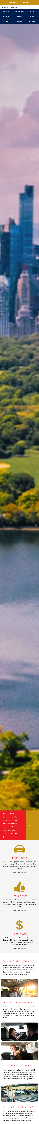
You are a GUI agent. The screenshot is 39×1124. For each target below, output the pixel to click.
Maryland (32, 16)
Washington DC (19, 11)
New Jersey (32, 21)
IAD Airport (32, 11)
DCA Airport (6, 16)
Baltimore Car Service (10, 7)
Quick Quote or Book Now (19, 3)
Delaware (6, 21)
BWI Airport (6, 11)
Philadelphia (19, 21)
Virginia (19, 16)
